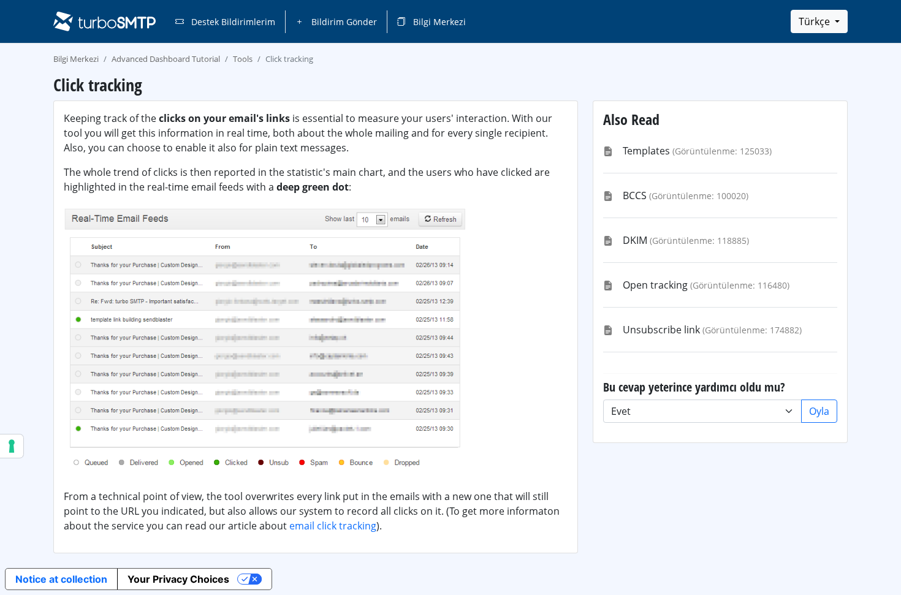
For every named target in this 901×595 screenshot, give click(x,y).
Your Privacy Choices (178, 579)
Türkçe (815, 21)
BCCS (635, 195)
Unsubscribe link (661, 329)
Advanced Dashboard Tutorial (166, 58)
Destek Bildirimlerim (232, 22)
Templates (646, 150)
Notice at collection (61, 579)
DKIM (635, 240)
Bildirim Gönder (343, 22)
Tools (243, 58)
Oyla (819, 411)
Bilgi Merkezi (438, 22)
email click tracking (332, 525)
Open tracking (655, 285)
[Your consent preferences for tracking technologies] (11, 446)
